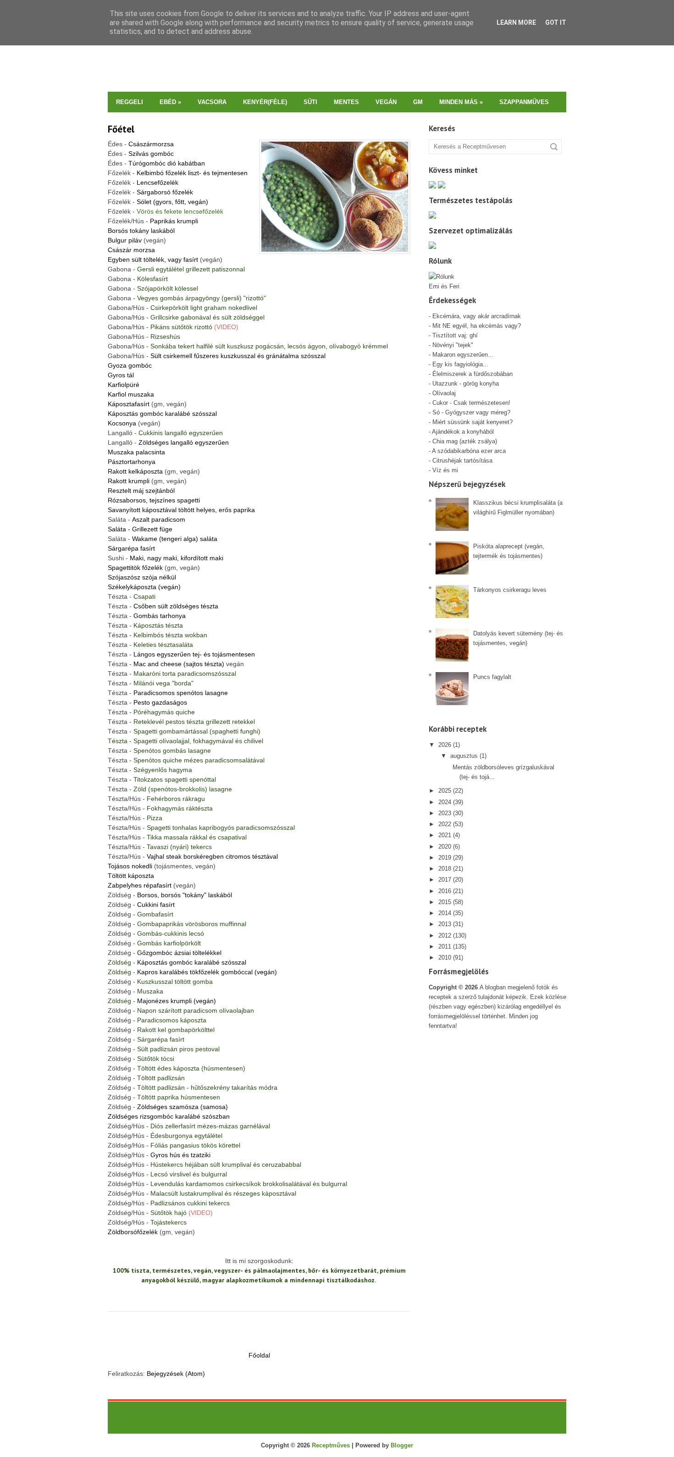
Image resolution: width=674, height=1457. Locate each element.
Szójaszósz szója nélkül (142, 577)
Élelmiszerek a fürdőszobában (472, 373)
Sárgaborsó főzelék (165, 192)
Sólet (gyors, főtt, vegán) (172, 201)
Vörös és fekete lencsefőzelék (180, 211)
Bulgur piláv (125, 240)
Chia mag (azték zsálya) (464, 441)
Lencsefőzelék (157, 182)
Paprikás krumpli (174, 221)
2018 (444, 868)
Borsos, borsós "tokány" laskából (184, 895)
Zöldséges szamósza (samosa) (182, 1106)
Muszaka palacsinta (136, 452)
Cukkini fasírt (156, 904)
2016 (444, 891)
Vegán (386, 102)
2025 (444, 790)
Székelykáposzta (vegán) (144, 587)
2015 (444, 902)
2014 (444, 913)
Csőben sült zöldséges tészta (175, 606)
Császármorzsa (151, 144)
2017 (444, 879)
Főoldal (259, 1355)
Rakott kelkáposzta (135, 471)
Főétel (121, 129)
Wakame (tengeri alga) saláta (174, 538)
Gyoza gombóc (130, 365)
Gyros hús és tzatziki (180, 1155)
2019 (444, 857)
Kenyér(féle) (265, 102)
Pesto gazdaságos (160, 702)
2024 (444, 802)
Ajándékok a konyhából (463, 431)
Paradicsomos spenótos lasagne (180, 692)
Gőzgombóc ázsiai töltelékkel (179, 952)
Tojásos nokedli (131, 866)
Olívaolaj (444, 393)
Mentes (346, 102)
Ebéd (170, 102)
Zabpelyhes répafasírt (139, 885)
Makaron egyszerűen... (462, 354)
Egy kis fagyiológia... (460, 364)
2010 (444, 957)
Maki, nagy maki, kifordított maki (176, 558)
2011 (444, 946)
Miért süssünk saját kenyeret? (472, 422)
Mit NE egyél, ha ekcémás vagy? (476, 325)
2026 (444, 744)
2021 (444, 835)
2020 (444, 846)
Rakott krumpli (128, 481)
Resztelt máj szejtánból (141, 490)
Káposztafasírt (128, 404)
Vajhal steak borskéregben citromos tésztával (212, 856)
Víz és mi (445, 470)
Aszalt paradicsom (158, 519)
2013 (444, 924)
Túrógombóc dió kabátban (166, 163)
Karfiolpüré (123, 384)
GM (418, 102)
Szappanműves (524, 102)
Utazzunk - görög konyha (465, 383)
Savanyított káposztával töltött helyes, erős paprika (181, 509)
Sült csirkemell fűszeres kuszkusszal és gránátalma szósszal (238, 355)
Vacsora (212, 102)
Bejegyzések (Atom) (176, 1373)
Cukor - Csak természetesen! (471, 402)
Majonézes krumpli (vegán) (176, 1000)
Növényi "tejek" (452, 345)
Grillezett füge (140, 529)
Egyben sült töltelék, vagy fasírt (153, 259)
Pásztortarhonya (131, 461)
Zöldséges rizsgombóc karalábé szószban (169, 1116)
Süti (310, 102)
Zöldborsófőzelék (133, 1232)
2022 (444, 824)
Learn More (516, 22)
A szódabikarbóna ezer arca (469, 450)
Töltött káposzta (131, 875)
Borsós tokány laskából (141, 230)
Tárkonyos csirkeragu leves (510, 589)
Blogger (402, 1445)
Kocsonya (122, 423)
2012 (444, 935)
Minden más (461, 102)
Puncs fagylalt (492, 676)
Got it (555, 22)
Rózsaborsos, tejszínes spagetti (154, 500)
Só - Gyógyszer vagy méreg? (471, 412)
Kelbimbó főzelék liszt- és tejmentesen (192, 173)
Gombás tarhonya (159, 615)
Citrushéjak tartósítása (461, 460)
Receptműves (331, 1445)
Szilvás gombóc (151, 153)
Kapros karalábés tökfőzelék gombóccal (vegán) (207, 972)
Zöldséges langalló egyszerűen (183, 442)
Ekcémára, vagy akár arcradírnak (476, 316)
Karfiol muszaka (131, 394)
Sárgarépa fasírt (131, 548)
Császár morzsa (131, 250)
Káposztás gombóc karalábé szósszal (162, 413)
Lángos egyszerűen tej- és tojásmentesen (194, 654)
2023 (444, 813)
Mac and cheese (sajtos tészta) (178, 664)
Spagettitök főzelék (135, 567)
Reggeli (129, 102)
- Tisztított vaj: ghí (453, 335)
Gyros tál (121, 375)
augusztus (464, 755)
